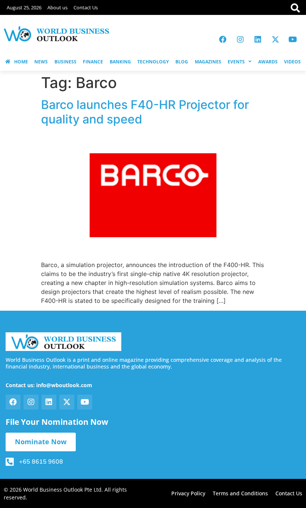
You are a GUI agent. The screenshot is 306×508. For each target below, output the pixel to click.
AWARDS (268, 62)
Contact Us (86, 7)
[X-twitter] (275, 39)
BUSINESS (65, 62)
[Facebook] (222, 39)
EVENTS (236, 62)
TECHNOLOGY (153, 62)
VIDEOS (292, 62)
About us (57, 7)
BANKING (120, 62)
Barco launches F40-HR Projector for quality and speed (145, 111)
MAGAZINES (208, 62)
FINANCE (93, 62)
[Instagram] (240, 39)
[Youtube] (292, 39)
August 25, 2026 (24, 7)
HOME (21, 62)
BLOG (181, 62)
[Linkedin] (257, 39)
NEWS (41, 62)
